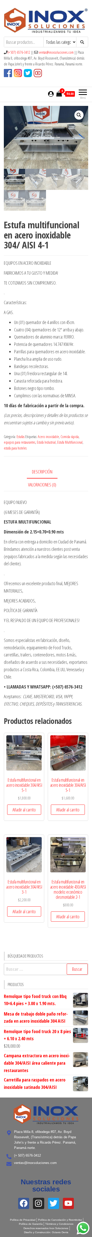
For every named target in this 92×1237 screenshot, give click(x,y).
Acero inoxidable (48, 436)
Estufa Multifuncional (70, 442)
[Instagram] (38, 1203)
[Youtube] (68, 1203)
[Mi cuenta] (51, 93)
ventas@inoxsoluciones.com (56, 52)
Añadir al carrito (24, 810)
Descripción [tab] (42, 472)
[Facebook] (23, 1203)
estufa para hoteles (15, 448)
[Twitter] (53, 1203)
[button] (79, 115)
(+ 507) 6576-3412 (18, 52)
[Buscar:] (46, 969)
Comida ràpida (70, 436)
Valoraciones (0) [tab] (42, 485)
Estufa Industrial (46, 442)
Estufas (21, 436)
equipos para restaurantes (19, 442)
